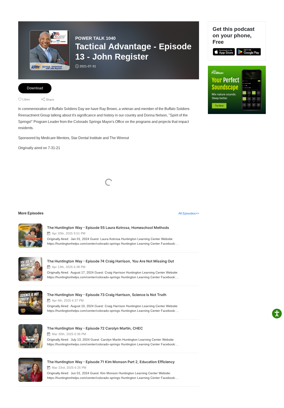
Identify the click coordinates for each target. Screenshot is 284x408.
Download (35, 88)
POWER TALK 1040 (95, 38)
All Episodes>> (188, 213)
